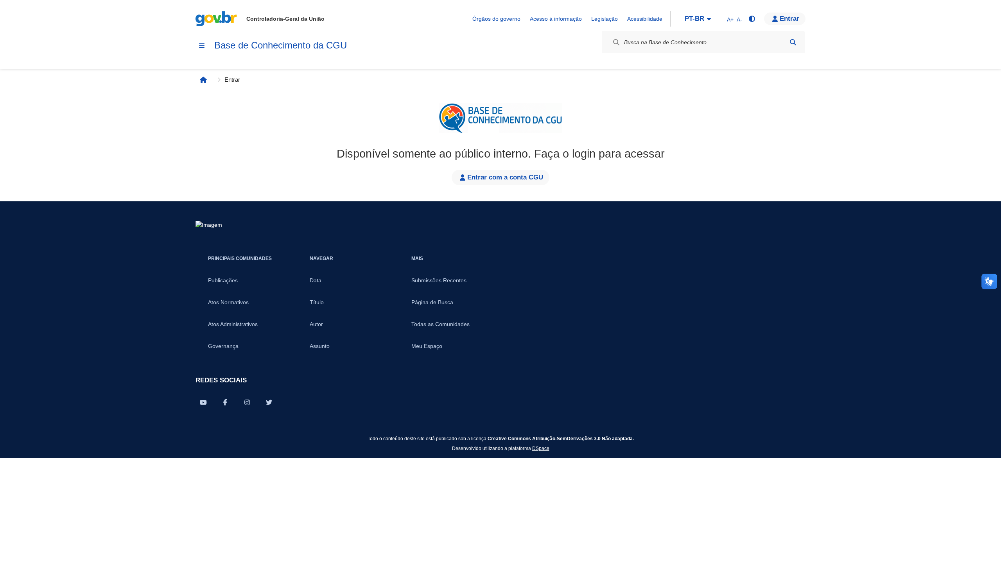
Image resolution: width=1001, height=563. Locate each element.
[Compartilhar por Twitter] (269, 402)
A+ (730, 19)
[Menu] (202, 45)
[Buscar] (793, 42)
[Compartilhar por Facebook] (225, 402)
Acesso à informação (556, 19)
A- (739, 19)
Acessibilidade (644, 19)
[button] (784, 19)
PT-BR (694, 18)
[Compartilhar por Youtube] (203, 402)
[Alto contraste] (751, 19)
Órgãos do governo (496, 19)
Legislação (604, 19)
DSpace (540, 448)
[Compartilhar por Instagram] (247, 402)
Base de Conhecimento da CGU (280, 45)
